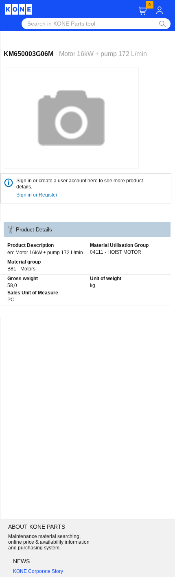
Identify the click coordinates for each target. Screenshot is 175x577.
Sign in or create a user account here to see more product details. (79, 184)
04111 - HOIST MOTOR (115, 252)
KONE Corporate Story (38, 571)
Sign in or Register (37, 195)
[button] (143, 10)
